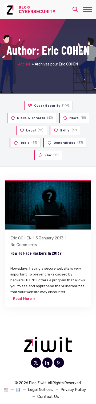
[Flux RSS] (59, 363)
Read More (23, 299)
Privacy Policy (73, 389)
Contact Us (48, 396)
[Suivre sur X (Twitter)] (36, 363)
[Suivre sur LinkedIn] (47, 363)
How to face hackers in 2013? (36, 252)
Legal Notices (40, 389)
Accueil (24, 64)
